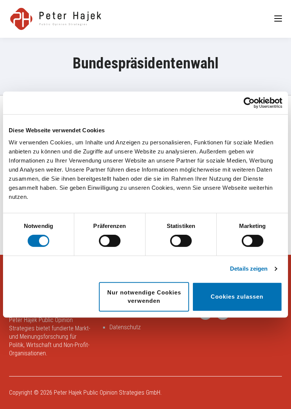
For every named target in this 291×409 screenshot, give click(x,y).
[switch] (109, 241)
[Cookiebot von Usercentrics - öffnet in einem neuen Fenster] (249, 102)
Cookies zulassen (237, 296)
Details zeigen (249, 268)
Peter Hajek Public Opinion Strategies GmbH (107, 392)
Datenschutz (125, 327)
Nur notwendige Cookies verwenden (144, 296)
